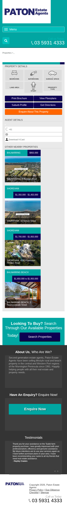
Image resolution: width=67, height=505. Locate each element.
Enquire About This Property (33, 111)
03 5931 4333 (49, 42)
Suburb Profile (19, 105)
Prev (54, 471)
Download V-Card (17, 139)
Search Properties (40, 336)
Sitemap (44, 492)
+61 (10, 129)
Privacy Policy (36, 490)
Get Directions (48, 105)
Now (35, 409)
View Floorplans (48, 98)
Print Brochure (19, 98)
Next (58, 471)
